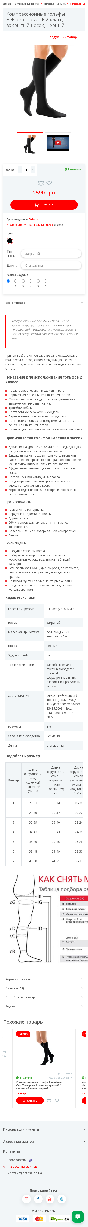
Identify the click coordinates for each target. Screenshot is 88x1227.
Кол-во (10, 170)
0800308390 (17, 1160)
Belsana (34, 219)
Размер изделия (17, 275)
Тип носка (11, 253)
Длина (12, 265)
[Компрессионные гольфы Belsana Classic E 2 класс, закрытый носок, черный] (44, 86)
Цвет (10, 233)
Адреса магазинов (23, 1166)
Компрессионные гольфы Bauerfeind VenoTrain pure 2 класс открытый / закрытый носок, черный (39, 1085)
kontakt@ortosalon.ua (25, 1173)
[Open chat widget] (78, 1217)
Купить (49, 204)
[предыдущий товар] (8, 37)
